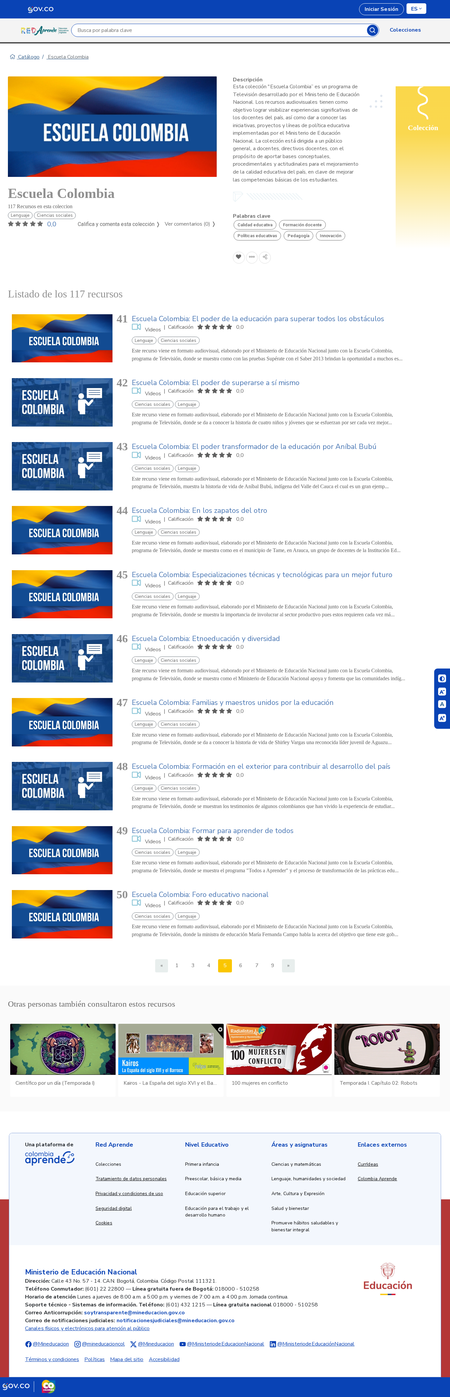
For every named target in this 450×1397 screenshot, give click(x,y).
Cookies (104, 1223)
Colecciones (108, 1164)
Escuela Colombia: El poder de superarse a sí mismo (215, 383)
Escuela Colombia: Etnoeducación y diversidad (206, 639)
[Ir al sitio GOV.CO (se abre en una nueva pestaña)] (29, 1386)
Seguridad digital (114, 1208)
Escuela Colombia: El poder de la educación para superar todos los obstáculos (258, 319)
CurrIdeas (368, 1164)
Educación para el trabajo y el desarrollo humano (217, 1211)
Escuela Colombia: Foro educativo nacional (200, 895)
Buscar (372, 30)
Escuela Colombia (67, 57)
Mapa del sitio (126, 1359)
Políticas (94, 1359)
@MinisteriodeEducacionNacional (225, 1344)
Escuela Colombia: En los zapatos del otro (199, 511)
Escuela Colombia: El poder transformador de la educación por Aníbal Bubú (254, 447)
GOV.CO (40, 9)
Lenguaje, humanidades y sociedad (308, 1179)
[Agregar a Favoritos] (239, 258)
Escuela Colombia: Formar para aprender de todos (213, 831)
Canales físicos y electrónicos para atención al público (87, 1328)
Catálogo (28, 57)
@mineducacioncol (103, 1344)
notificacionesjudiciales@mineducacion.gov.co (176, 1320)
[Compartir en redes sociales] (265, 258)
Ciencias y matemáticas (296, 1164)
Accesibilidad (164, 1359)
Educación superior (205, 1193)
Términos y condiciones (52, 1359)
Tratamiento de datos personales (131, 1179)
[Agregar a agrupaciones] (252, 258)
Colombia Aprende (377, 1179)
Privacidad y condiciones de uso (129, 1193)
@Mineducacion (51, 1344)
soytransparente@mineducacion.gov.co (134, 1312)
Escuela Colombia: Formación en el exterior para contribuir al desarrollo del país (261, 766)
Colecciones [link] (405, 30)
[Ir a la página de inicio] (46, 30)
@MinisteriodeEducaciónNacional (315, 1344)
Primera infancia (202, 1164)
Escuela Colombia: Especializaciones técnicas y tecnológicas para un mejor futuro (262, 575)
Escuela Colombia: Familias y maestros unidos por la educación (233, 703)
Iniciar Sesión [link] (381, 9)
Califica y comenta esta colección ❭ (119, 224)
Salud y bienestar (290, 1208)
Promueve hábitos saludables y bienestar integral (304, 1226)
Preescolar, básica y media (213, 1179)
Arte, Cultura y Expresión (298, 1193)
